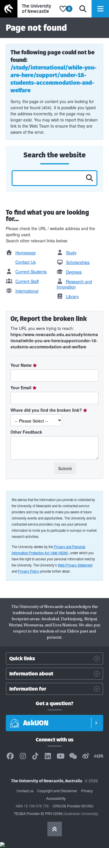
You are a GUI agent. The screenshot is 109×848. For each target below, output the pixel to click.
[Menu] (100, 9)
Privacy (87, 790)
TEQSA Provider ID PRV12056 (38, 813)
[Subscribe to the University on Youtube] (60, 756)
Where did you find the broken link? (46, 410)
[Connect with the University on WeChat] (73, 756)
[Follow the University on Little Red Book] (98, 756)
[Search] (83, 9)
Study (71, 253)
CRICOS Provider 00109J (73, 805)
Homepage (25, 253)
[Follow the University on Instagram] (22, 756)
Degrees (74, 272)
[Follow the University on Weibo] (85, 756)
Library (72, 296)
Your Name (21, 365)
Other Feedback (26, 432)
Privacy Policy (28, 571)
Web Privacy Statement (75, 565)
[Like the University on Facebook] (10, 756)
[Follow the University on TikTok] (35, 756)
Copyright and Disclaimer (57, 790)
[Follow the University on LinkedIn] (48, 756)
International (26, 291)
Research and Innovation (74, 284)
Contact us (25, 790)
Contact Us (25, 262)
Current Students (31, 271)
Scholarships (78, 262)
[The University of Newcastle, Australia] (28, 9)
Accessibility (56, 798)
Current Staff (27, 281)
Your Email (21, 387)
